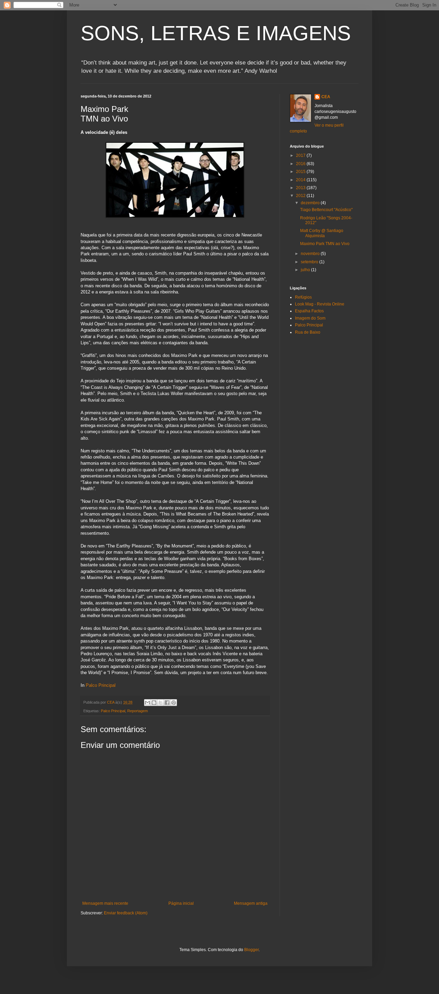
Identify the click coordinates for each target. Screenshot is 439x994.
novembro (311, 253)
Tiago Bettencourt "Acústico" (326, 209)
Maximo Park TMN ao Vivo (324, 243)
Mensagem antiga (251, 903)
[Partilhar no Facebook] (167, 702)
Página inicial (181, 903)
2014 (301, 179)
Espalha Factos (309, 311)
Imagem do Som (310, 318)
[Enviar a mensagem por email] (147, 702)
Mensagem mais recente (105, 903)
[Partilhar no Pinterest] (173, 702)
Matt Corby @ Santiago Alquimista (321, 233)
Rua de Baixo (307, 332)
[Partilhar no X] (160, 702)
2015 (301, 171)
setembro (310, 261)
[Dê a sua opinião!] (154, 702)
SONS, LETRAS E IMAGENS (216, 33)
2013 (301, 187)
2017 (301, 155)
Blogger (251, 949)
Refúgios (303, 297)
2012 (301, 195)
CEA (325, 96)
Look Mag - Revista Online (319, 304)
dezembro (311, 202)
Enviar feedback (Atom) (125, 913)
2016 (301, 163)
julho (306, 269)
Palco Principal (101, 685)
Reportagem (137, 711)
